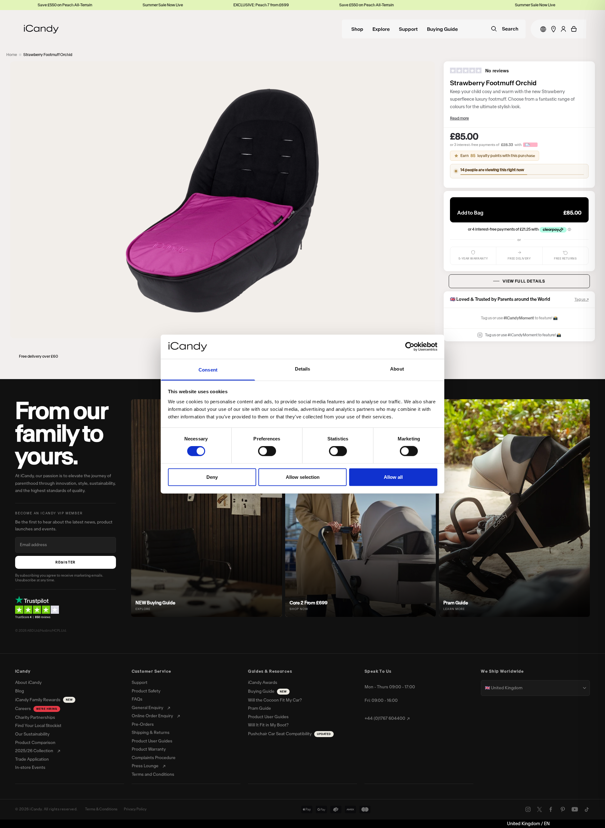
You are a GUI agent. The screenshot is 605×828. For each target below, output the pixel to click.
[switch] (267, 451)
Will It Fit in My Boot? (268, 725)
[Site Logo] (41, 29)
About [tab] (397, 369)
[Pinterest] (563, 809)
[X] (539, 809)
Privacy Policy (135, 809)
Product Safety (146, 691)
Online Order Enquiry (152, 716)
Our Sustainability (32, 734)
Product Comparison (35, 742)
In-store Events (30, 767)
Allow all (393, 476)
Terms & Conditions (101, 809)
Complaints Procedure (154, 757)
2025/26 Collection (34, 750)
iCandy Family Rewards (43, 699)
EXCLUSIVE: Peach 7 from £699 (217, 5)
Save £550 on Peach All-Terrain (322, 5)
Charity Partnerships (35, 717)
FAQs (137, 699)
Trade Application (32, 759)
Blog (19, 691)
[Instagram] (528, 809)
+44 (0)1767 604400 (385, 718)
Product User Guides (152, 741)
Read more (459, 118)
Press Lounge (145, 766)
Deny (212, 476)
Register (65, 562)
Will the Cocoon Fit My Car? (275, 700)
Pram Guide (259, 708)
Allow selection (303, 476)
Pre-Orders (143, 724)
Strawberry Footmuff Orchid (47, 54)
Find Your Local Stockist (38, 725)
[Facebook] (551, 809)
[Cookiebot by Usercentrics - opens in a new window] (409, 346)
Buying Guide (442, 29)
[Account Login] (563, 29)
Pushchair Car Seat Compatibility (289, 733)
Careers (36, 708)
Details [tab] (302, 369)
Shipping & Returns (151, 732)
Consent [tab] (208, 369)
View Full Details (524, 281)
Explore (381, 29)
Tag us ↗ (581, 299)
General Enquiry (147, 707)
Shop (357, 29)
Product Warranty (149, 749)
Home (11, 54)
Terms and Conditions (153, 774)
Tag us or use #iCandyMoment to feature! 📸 (523, 335)
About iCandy (28, 682)
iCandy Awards (262, 682)
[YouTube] (575, 809)
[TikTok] (587, 809)
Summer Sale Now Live (118, 5)
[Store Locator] (553, 29)
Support (408, 29)
